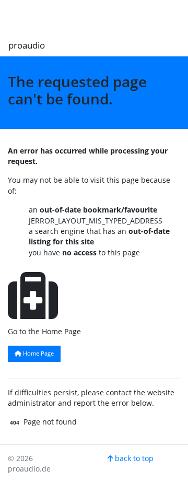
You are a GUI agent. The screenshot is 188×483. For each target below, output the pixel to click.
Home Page (37, 353)
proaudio (26, 45)
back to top (133, 458)
